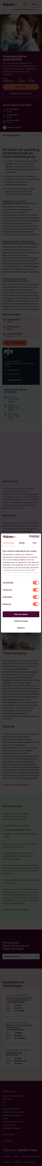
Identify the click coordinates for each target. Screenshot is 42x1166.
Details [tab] (22, 543)
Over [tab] (35, 543)
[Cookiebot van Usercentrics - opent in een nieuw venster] (29, 536)
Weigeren (21, 628)
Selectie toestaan (21, 621)
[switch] (36, 590)
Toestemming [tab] (8, 543)
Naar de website (21, 614)
